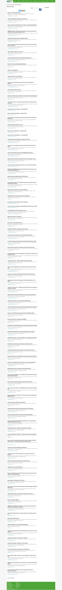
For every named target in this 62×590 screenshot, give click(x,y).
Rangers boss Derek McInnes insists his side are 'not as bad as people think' (22, 362)
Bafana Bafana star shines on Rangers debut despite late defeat (19, 368)
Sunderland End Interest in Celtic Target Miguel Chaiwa (18, 38)
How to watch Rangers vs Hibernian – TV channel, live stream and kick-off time (22, 434)
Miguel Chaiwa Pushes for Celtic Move (15, 216)
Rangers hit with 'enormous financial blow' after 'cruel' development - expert (21, 158)
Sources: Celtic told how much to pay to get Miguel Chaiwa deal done (20, 152)
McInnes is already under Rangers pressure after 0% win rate (19, 460)
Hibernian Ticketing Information (13, 518)
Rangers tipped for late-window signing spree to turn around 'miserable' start (22, 294)
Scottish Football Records (11, 588)
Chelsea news (9, 583)
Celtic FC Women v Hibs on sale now (14, 89)
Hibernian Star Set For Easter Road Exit (15, 76)
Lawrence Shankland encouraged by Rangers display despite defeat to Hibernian (22, 306)
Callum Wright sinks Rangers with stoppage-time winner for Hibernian (20, 408)
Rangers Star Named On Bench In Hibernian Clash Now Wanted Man (20, 414)
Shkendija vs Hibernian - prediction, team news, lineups (18, 228)
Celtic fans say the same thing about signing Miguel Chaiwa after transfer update (22, 206)
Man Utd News (9, 586)
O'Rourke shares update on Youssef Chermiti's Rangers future (19, 300)
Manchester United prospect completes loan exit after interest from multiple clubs (22, 95)
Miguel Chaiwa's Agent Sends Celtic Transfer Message (17, 189)
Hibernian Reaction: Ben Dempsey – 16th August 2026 (17, 109)
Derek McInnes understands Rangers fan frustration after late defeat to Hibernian (22, 325)
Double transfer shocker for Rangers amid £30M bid (17, 319)
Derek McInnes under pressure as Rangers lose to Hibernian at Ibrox (20, 343)
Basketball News (18, 584)
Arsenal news (9, 582)
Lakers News (18, 583)
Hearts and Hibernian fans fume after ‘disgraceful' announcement (19, 57)
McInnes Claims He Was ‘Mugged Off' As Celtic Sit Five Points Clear (20, 381)
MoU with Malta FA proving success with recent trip (17, 210)
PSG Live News (9, 587)
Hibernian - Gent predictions (13, 70)
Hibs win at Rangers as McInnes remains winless (16, 402)
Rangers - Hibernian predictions (13, 499)
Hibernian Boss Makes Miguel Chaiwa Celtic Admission (18, 176)
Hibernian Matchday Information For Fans (15, 124)
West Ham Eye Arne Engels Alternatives (15, 222)
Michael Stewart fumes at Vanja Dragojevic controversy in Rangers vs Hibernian (22, 356)
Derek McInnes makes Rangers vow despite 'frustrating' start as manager (21, 331)
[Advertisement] (46, 28)
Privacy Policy (18, 585)
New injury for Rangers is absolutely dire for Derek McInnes (18, 549)
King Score (17, 582)
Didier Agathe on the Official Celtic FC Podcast (16, 480)
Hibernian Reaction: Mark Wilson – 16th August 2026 (17, 113)
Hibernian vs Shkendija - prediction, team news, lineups (18, 543)
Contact (17, 587)
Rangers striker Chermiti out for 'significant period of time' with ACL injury (21, 247)
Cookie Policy (18, 586)
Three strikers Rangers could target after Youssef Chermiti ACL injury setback (22, 241)
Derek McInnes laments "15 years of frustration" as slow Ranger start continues (22, 337)
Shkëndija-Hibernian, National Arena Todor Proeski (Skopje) (18, 195)
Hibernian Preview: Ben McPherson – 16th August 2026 (18, 135)
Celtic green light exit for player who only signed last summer (19, 139)
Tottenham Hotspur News (11, 585)
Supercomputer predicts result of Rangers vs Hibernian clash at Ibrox (20, 493)
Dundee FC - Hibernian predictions (14, 12)
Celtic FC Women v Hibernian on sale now (15, 51)
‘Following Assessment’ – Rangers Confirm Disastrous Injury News (20, 260)
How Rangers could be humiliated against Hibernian (17, 447)
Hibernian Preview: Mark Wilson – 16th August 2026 (17, 130)
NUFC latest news (10, 584)
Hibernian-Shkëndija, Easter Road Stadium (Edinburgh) (18, 524)
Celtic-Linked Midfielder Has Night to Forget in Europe (17, 18)
